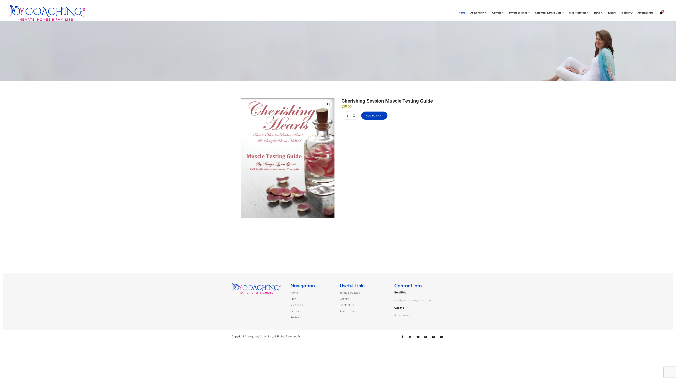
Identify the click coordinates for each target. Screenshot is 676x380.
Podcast (625, 12)
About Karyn (477, 12)
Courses (496, 12)
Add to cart (374, 115)
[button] (329, 104)
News (597, 12)
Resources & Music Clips (548, 12)
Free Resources (577, 12)
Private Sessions (518, 12)
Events (612, 12)
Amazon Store (645, 12)
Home (462, 12)
